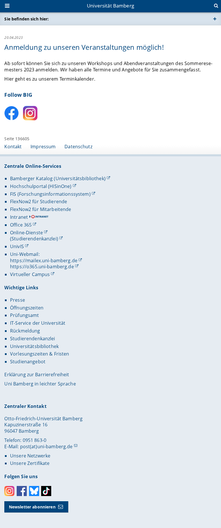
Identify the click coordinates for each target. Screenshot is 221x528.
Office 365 (21, 225)
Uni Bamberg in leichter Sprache (40, 384)
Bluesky (34, 491)
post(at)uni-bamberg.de (46, 446)
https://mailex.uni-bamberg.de (43, 260)
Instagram (9, 491)
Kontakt (13, 146)
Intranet (19, 217)
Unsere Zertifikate (30, 463)
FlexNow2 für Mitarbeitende (40, 209)
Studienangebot (27, 361)
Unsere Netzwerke (30, 456)
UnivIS (17, 246)
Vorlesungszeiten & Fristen (39, 354)
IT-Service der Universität (38, 323)
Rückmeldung (25, 331)
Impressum (43, 146)
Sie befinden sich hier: (26, 19)
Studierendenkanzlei (32, 338)
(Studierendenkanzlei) (34, 238)
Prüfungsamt (24, 315)
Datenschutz (78, 146)
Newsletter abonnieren (32, 507)
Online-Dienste (26, 232)
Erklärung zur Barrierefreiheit (36, 374)
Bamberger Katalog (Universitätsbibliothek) (58, 178)
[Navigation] (7, 6)
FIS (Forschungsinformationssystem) (50, 194)
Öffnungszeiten (26, 308)
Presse (17, 300)
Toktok (46, 491)
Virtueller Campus (30, 274)
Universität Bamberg (110, 5)
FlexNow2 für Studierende (38, 201)
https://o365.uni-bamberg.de (42, 266)
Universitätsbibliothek (34, 346)
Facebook (22, 491)
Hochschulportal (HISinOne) (41, 186)
